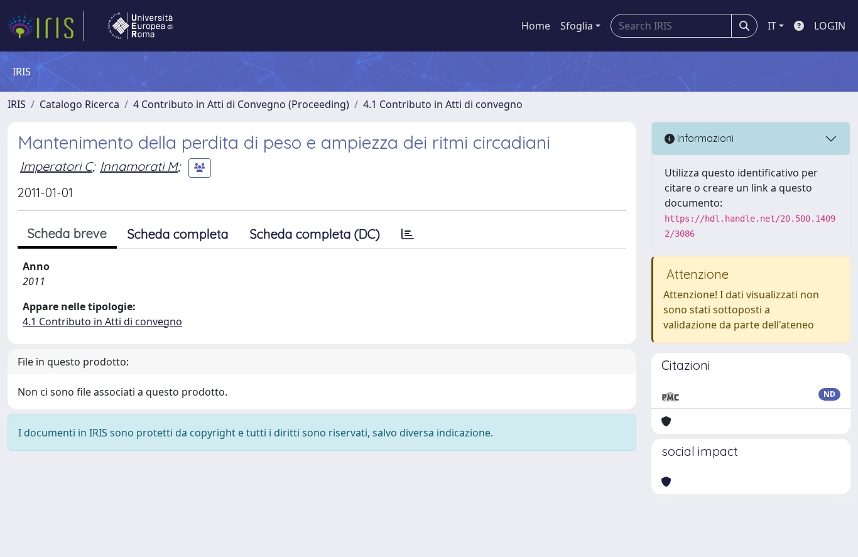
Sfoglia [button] (576, 26)
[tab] (408, 234)
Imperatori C (56, 166)
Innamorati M (139, 166)
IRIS (17, 104)
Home (535, 26)
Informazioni (704, 138)
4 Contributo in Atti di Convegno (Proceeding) (241, 104)
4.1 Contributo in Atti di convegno (443, 104)
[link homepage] (46, 26)
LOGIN (829, 26)
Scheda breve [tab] (67, 233)
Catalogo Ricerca (79, 104)
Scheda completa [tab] (178, 234)
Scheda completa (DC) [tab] (315, 234)
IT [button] (772, 26)
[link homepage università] (140, 26)
